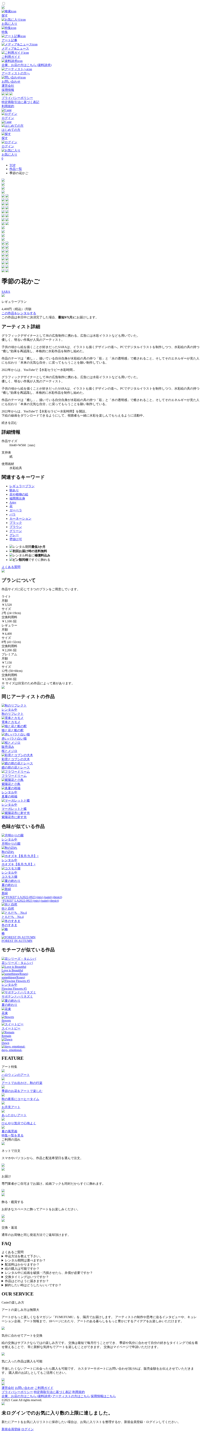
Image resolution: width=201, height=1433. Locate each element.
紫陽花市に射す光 (14, 817)
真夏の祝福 (9, 796)
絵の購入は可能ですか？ (22, 1268)
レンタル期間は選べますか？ (25, 1260)
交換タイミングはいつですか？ (27, 1277)
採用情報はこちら (103, 1396)
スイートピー (11, 1028)
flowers (6, 1020)
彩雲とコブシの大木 (16, 759)
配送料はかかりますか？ (22, 1264)
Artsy (12, 502)
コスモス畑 (9, 876)
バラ (12, 514)
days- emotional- (12, 1050)
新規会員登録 (11, 1429)
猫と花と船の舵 (13, 730)
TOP (12, 165)
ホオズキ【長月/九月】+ (19, 864)
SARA (6, 291)
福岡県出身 (17, 498)
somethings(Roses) (13, 977)
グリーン (15, 531)
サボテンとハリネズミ (17, 996)
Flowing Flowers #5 (14, 988)
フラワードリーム (14, 775)
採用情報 (8, 89)
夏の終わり (9, 885)
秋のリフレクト (13, 713)
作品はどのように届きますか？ (27, 1281)
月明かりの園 (11, 843)
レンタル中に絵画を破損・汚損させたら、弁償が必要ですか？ (49, 1272)
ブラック (15, 522)
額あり (14, 490)
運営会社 (8, 85)
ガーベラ (15, 510)
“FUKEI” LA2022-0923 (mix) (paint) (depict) (30, 900)
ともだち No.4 (13, 916)
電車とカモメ (11, 722)
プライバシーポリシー (17, 98)
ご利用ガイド (44, 1388)
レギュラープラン (22, 486)
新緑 (5, 893)
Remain (6, 1036)
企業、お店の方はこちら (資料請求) (26, 1396)
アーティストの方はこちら (71, 1396)
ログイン (27, 1429)
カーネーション (20, 518)
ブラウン (15, 526)
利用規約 (8, 106)
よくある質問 (11, 567)
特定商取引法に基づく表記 (20, 102)
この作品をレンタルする (19, 313)
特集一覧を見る (13, 1135)
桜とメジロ (9, 751)
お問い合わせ (24, 1388)
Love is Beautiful (12, 970)
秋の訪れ (8, 852)
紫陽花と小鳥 (11, 784)
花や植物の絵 (18, 494)
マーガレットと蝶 (14, 808)
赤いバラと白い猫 (14, 738)
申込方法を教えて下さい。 (24, 1256)
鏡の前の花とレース (16, 767)
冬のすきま (9, 925)
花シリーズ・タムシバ (17, 963)
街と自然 (8, 908)
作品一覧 (15, 169)
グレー (14, 535)
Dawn (5, 1043)
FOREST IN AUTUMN (17, 940)
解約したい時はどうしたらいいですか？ (33, 1285)
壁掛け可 (15, 539)
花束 (5, 1013)
